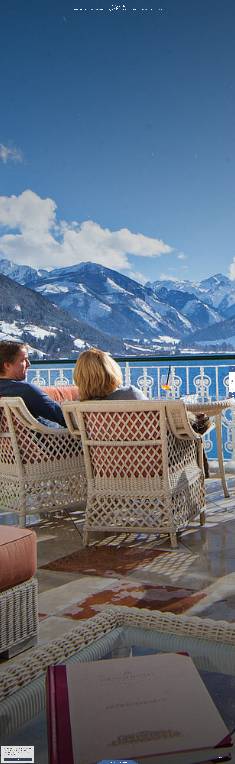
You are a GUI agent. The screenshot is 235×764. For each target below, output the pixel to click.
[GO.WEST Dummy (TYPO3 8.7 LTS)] (117, 7)
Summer (134, 9)
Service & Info (156, 9)
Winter (144, 9)
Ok (18, 759)
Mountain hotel (81, 9)
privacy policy (8, 754)
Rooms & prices (97, 9)
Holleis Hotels (232, 396)
